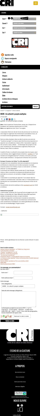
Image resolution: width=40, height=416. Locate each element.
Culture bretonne (7, 92)
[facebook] (9, 18)
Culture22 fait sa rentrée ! (7, 250)
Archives (5, 102)
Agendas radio (9, 55)
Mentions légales (20, 386)
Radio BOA (3, 262)
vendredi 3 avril (28, 185)
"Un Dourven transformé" (7, 255)
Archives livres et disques (10, 99)
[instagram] (12, 18)
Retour (35, 106)
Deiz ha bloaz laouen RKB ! (7, 264)
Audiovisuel (5, 86)
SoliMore (30, 154)
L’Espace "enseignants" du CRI (8, 252)
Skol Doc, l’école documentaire (9, 253)
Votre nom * (4, 272)
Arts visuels (5, 89)
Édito (3, 95)
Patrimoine (8, 62)
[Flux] (1, 119)
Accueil (2, 110)
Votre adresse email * (7, 278)
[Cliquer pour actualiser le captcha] (6, 316)
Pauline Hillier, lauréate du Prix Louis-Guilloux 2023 (14, 261)
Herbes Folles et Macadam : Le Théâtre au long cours (15, 249)
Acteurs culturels (7, 79)
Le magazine (8, 110)
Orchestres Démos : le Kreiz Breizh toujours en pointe (15, 256)
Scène (4, 82)
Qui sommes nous (20, 372)
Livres (4, 72)
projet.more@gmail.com (13, 207)
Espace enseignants (11, 58)
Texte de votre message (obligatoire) (11, 290)
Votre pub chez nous (20, 382)
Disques (4, 76)
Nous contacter (20, 377)
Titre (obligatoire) (6, 284)
